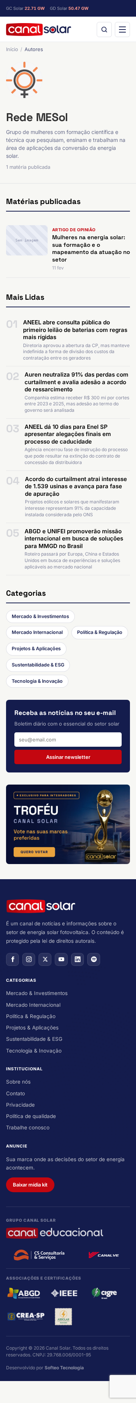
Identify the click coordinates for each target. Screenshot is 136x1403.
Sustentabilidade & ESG (38, 665)
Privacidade (20, 1105)
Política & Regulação (99, 632)
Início (12, 49)
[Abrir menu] (122, 29)
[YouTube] (61, 959)
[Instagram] (28, 959)
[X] (45, 959)
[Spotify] (93, 959)
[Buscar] (104, 29)
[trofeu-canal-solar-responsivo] (68, 824)
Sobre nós (18, 1082)
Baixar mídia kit (30, 1185)
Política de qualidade (31, 1116)
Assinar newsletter (68, 757)
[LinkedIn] (77, 959)
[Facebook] (12, 959)
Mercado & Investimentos (40, 616)
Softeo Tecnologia (64, 1367)
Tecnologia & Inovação (37, 681)
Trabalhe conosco (27, 1127)
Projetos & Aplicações (36, 648)
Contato (15, 1093)
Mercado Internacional (37, 632)
